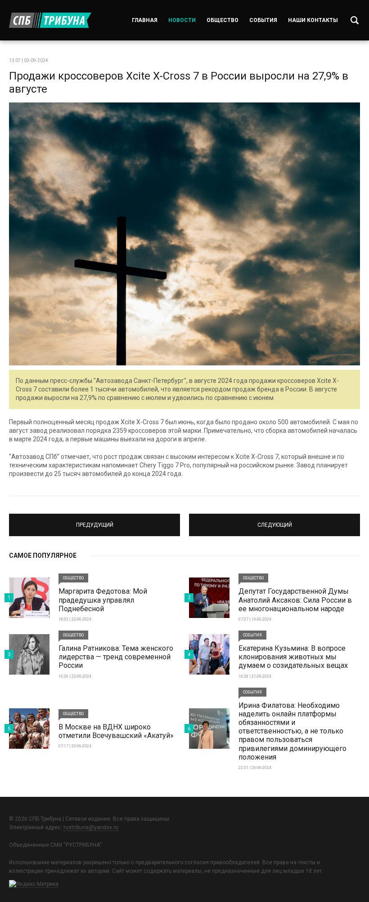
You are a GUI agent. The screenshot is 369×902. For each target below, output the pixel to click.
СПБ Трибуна (50, 20)
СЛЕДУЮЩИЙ (275, 521)
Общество (222, 20)
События (263, 20)
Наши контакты (313, 20)
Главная (145, 20)
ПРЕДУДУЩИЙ (94, 521)
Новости (182, 20)
